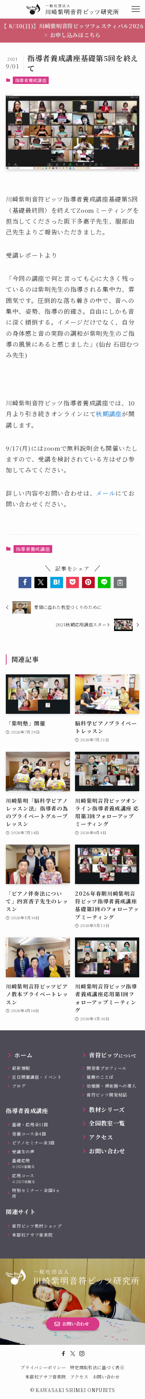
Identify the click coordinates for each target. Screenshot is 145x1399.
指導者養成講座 (31, 80)
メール (105, 493)
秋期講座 (109, 413)
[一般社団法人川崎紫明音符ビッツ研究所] (72, 9)
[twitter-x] (72, 1353)
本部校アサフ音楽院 (45, 1376)
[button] (25, 582)
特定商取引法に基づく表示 (97, 1367)
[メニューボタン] (135, 9)
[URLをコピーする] (120, 582)
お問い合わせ (106, 1376)
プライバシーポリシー (43, 1367)
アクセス (79, 1376)
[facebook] (63, 1353)
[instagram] (81, 1353)
